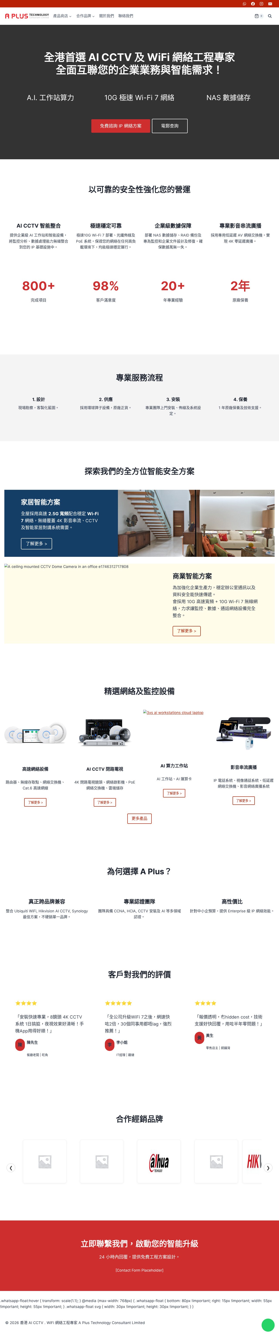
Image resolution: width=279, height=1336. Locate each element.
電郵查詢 (170, 126)
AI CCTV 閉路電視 (104, 769)
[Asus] (101, 1161)
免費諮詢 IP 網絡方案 (120, 126)
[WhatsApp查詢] (268, 1325)
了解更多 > (36, 543)
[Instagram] (261, 3)
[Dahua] (159, 1161)
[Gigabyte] (216, 1161)
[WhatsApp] (244, 3)
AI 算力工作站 (174, 766)
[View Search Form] (270, 16)
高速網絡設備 (35, 769)
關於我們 (106, 16)
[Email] (270, 3)
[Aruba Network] (44, 1161)
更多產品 (139, 818)
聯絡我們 (125, 16)
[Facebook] (253, 3)
